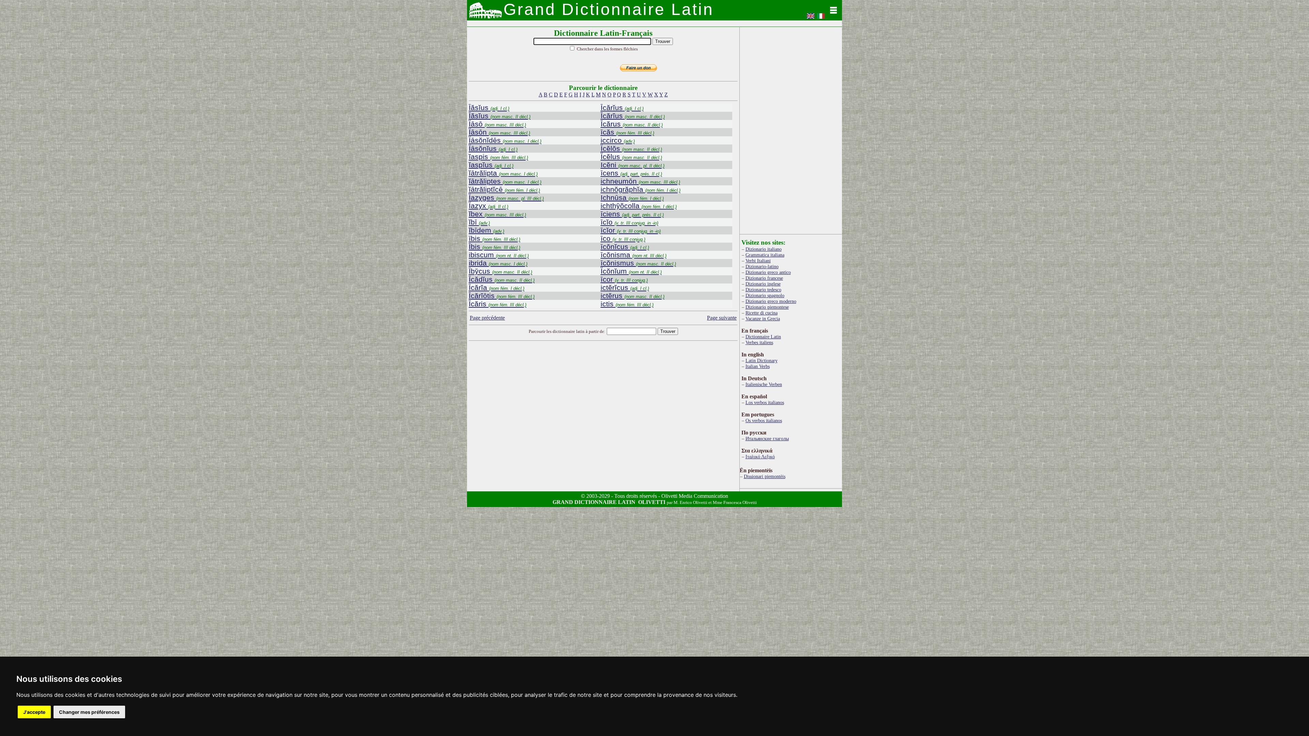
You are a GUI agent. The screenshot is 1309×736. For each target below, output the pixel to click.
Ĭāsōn (499, 132)
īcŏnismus (638, 263)
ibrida (498, 263)
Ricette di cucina (762, 313)
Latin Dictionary (762, 360)
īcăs (627, 132)
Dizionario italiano (764, 249)
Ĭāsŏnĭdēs (505, 140)
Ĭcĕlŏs (631, 148)
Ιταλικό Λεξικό (760, 456)
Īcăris (497, 304)
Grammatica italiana (765, 255)
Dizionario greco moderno (771, 301)
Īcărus (632, 124)
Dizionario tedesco (763, 289)
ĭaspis (498, 156)
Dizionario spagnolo (765, 295)
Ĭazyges (506, 197)
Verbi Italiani (758, 260)
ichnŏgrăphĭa (640, 189)
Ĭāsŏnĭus (493, 148)
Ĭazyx (488, 206)
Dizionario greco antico (768, 272)
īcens (631, 173)
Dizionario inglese (763, 284)
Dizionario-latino (762, 266)
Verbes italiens (759, 342)
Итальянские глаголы (767, 438)
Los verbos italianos (765, 402)
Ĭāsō (497, 124)
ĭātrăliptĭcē (504, 189)
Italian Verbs (758, 366)
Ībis (494, 246)
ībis (494, 238)
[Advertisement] (603, 397)
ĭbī (479, 222)
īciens (632, 214)
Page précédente (487, 318)
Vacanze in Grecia (763, 318)
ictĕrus (632, 296)
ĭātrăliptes (505, 181)
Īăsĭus (489, 107)
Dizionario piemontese (767, 307)
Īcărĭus (622, 107)
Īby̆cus (500, 271)
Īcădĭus (502, 279)
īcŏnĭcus (625, 246)
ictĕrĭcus (625, 287)
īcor (624, 279)
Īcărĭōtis (502, 296)
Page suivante (722, 318)
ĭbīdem (486, 230)
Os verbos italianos (764, 420)
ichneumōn (640, 181)
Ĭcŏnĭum (631, 271)
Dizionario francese (764, 278)
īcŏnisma (633, 255)
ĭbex (497, 214)
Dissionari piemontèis (764, 476)
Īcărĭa (496, 287)
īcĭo (629, 222)
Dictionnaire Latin (763, 336)
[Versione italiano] (821, 18)
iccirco (618, 140)
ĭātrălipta (503, 173)
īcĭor (631, 230)
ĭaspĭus (491, 165)
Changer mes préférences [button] (89, 712)
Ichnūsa (632, 197)
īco (623, 238)
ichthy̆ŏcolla (639, 206)
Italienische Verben (764, 384)
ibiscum (499, 255)
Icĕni (632, 165)
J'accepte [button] (34, 712)
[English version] (811, 18)
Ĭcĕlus (631, 156)
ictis (627, 304)
